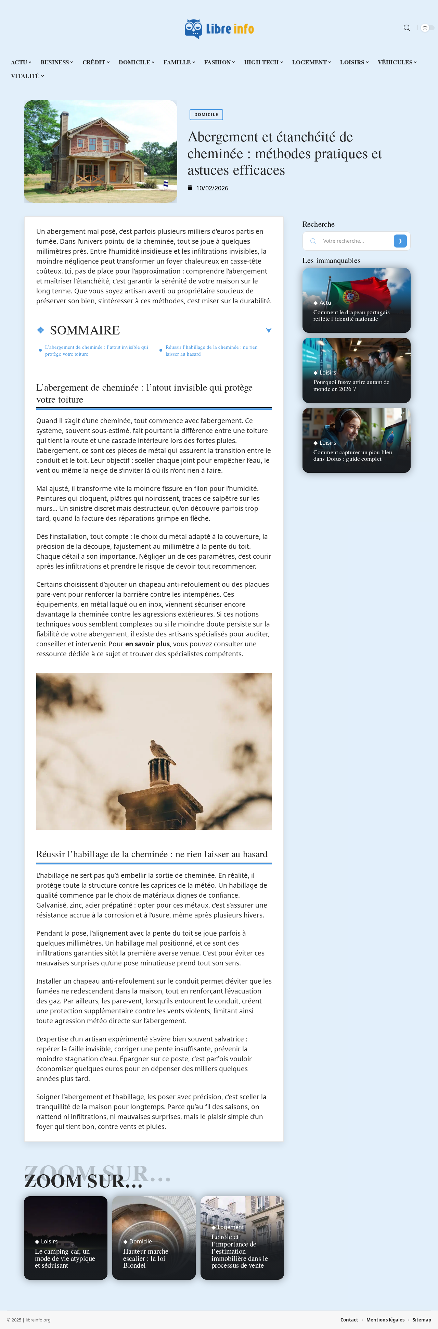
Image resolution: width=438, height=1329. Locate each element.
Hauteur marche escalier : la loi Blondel (145, 1258)
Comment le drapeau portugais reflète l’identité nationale (351, 315)
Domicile (206, 114)
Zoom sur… (83, 1180)
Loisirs (49, 1241)
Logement (231, 1227)
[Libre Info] (219, 27)
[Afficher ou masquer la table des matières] (196, 331)
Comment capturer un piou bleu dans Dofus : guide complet (352, 455)
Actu (325, 302)
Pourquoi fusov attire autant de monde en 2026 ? (351, 385)
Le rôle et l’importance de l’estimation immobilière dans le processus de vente (239, 1251)
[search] (407, 28)
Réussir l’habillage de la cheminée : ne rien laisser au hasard (212, 350)
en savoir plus (147, 644)
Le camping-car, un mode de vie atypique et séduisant (65, 1258)
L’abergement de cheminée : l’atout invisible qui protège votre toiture (96, 350)
